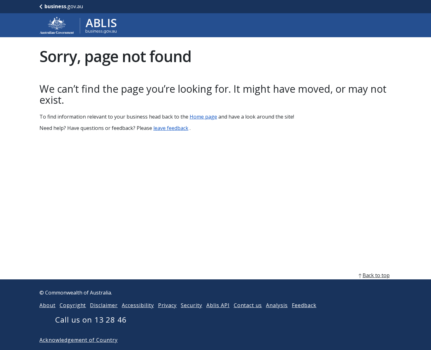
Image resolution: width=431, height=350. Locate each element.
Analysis (277, 305)
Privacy (167, 305)
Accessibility (138, 305)
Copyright (73, 305)
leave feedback (170, 128)
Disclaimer (104, 305)
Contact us (248, 305)
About (47, 305)
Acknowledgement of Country (78, 339)
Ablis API (218, 305)
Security (191, 305)
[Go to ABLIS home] (78, 25)
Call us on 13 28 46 (91, 319)
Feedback (304, 305)
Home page (203, 116)
